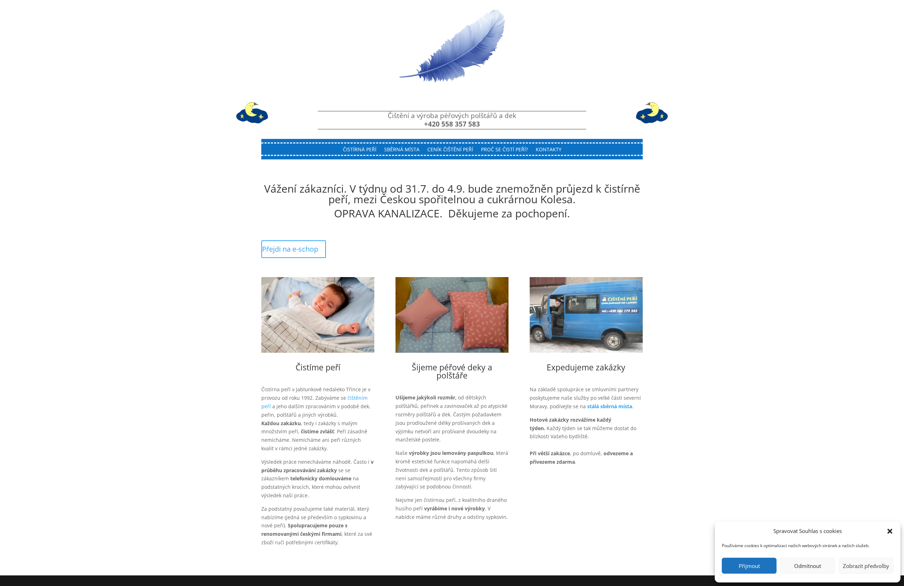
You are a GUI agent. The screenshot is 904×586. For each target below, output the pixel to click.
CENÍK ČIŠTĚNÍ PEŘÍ (450, 150)
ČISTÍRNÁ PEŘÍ (359, 150)
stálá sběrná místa (609, 406)
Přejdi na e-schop (290, 249)
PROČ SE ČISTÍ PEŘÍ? (504, 150)
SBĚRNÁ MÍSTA (402, 150)
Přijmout (749, 565)
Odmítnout (807, 565)
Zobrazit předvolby (866, 565)
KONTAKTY (548, 150)
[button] (889, 531)
